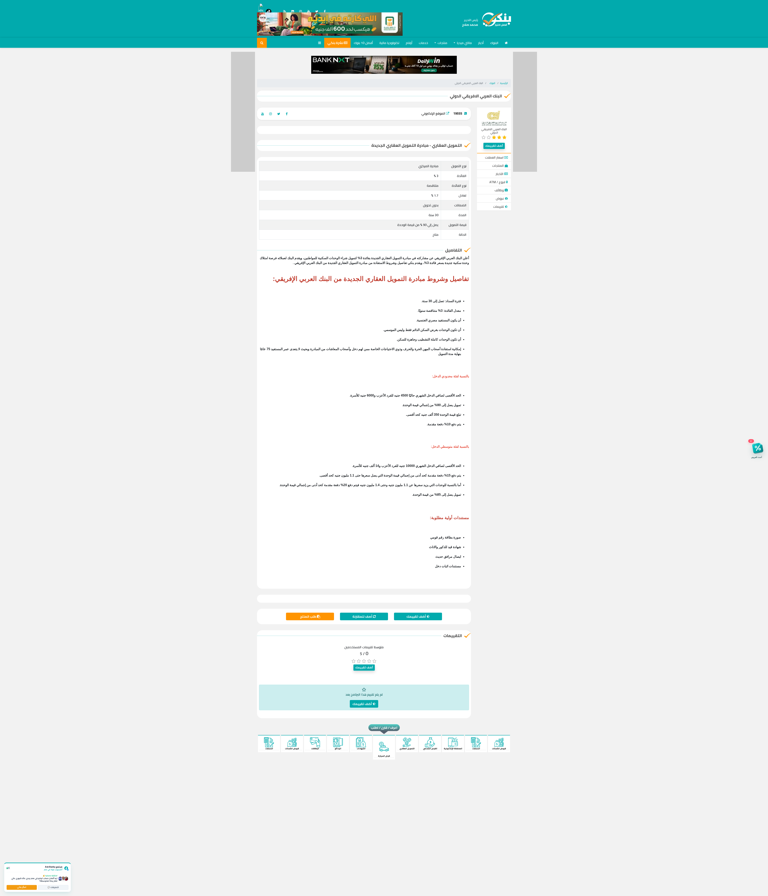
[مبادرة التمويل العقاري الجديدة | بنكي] (494, 22)
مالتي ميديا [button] (464, 43)
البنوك (494, 43)
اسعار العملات (494, 157)
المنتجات (498, 166)
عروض (500, 198)
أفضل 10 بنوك (363, 43)
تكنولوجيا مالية (389, 43)
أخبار (481, 43)
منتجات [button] (442, 43)
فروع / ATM (497, 182)
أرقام (409, 43)
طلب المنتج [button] (308, 616)
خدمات (423, 43)
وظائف (500, 190)
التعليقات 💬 (53, 887)
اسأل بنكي (21, 887)
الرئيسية (504, 83)
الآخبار (500, 174)
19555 (457, 113)
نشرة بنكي (335, 43)
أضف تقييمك (494, 145)
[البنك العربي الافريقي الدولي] (494, 118)
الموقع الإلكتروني (433, 113)
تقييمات (499, 207)
